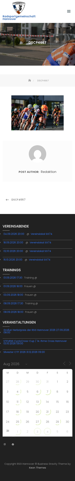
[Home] (30, 80)
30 (37, 382)
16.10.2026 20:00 (12, 259)
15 (57, 402)
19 (27, 412)
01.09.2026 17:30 (12, 277)
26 (27, 422)
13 (37, 402)
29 (27, 382)
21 (47, 412)
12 (27, 402)
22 (57, 412)
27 (7, 382)
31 (47, 382)
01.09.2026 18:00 (12, 286)
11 (17, 402)
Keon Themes (37, 467)
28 (17, 382)
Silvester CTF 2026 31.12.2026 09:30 (24, 352)
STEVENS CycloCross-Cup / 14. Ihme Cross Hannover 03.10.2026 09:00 (35, 342)
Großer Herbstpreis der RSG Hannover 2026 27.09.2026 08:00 (36, 331)
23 (67, 412)
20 (37, 412)
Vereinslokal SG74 (41, 234)
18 (17, 412)
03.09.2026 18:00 (13, 295)
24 (7, 422)
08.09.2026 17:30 (13, 303)
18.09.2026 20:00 (13, 242)
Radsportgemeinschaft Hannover (19, 17)
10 (7, 402)
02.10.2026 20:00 (13, 251)
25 (17, 422)
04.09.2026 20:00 (13, 234)
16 (67, 402)
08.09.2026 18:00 (13, 312)
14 (47, 402)
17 (7, 412)
